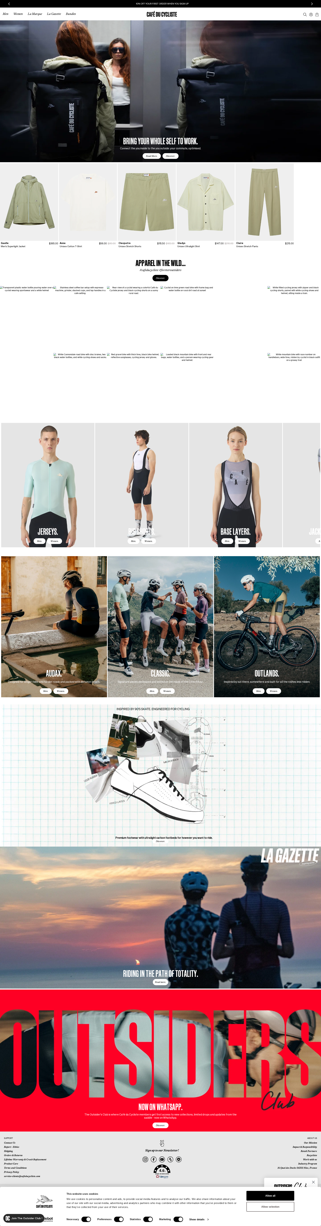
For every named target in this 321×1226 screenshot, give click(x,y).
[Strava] (170, 1159)
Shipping (8, 1151)
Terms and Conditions (15, 1167)
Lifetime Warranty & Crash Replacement (25, 1159)
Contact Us (9, 1142)
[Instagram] (145, 1159)
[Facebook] (153, 1159)
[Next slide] (312, 4)
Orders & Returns (13, 1155)
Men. (39, 541)
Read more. (160, 982)
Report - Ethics (11, 1147)
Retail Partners (309, 1151)
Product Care (11, 1163)
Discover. (170, 156)
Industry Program (307, 1163)
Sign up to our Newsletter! (162, 1150)
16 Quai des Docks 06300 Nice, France (297, 1167)
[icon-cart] (316, 14)
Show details (196, 1219)
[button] (162, 1171)
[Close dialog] (313, 1182)
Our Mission (310, 1142)
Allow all (270, 1195)
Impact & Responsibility (305, 1147)
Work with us (310, 1159)
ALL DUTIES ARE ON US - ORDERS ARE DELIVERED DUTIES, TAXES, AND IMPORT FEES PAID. (160, 3)
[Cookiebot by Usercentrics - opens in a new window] (44, 1219)
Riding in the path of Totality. (160, 973)
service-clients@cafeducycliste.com (22, 1176)
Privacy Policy (11, 1172)
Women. (54, 541)
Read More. (151, 156)
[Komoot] (178, 1159)
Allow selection (270, 1206)
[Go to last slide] (9, 4)
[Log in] (310, 14)
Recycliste (312, 1155)
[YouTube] (162, 1159)
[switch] (119, 1219)
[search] (304, 14)
